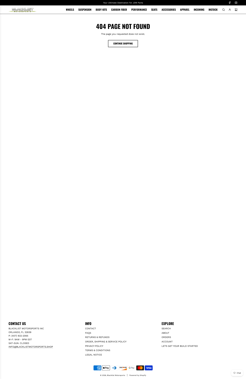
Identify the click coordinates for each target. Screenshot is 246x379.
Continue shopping (123, 43)
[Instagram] (236, 2)
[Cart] (236, 10)
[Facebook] (230, 2)
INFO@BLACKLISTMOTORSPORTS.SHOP (31, 346)
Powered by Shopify (137, 375)
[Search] (223, 10)
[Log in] (230, 10)
